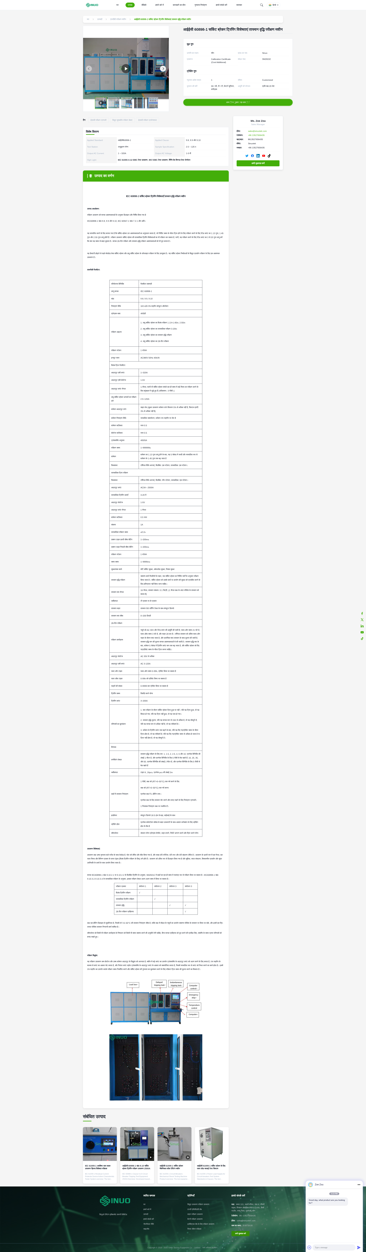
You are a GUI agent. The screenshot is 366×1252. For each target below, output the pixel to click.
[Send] (359, 1247)
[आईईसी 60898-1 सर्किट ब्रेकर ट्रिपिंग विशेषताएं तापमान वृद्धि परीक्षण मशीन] (126, 69)
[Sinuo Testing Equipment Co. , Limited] (93, 5)
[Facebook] (252, 155)
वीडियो (144, 5)
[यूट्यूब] (362, 632)
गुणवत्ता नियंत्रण (201, 5)
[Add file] (309, 1247)
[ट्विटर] (362, 620)
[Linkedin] (362, 626)
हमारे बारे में (159, 5)
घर (117, 5)
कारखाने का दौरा (179, 5)
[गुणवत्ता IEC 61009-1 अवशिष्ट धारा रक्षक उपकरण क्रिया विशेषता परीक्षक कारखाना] (100, 1144)
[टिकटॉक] (362, 638)
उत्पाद (130, 5)
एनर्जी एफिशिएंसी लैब (194, 1209)
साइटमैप (146, 1229)
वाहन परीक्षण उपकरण (195, 1214)
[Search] (261, 5)
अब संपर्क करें (100, 1179)
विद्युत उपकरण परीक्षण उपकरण (198, 1204)
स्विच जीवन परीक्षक (194, 1229)
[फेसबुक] (362, 613)
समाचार (239, 5)
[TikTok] (269, 155)
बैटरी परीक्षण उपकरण (195, 1219)
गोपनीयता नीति (148, 1224)
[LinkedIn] (258, 155)
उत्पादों (145, 1214)
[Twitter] (247, 155)
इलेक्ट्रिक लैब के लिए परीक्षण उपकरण (200, 1224)
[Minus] (359, 1184)
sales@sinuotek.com (257, 131)
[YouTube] (263, 155)
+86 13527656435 (256, 135)
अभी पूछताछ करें (258, 163)
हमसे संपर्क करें (221, 5)
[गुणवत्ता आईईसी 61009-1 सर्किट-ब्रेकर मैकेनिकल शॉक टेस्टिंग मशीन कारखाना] (174, 1144)
